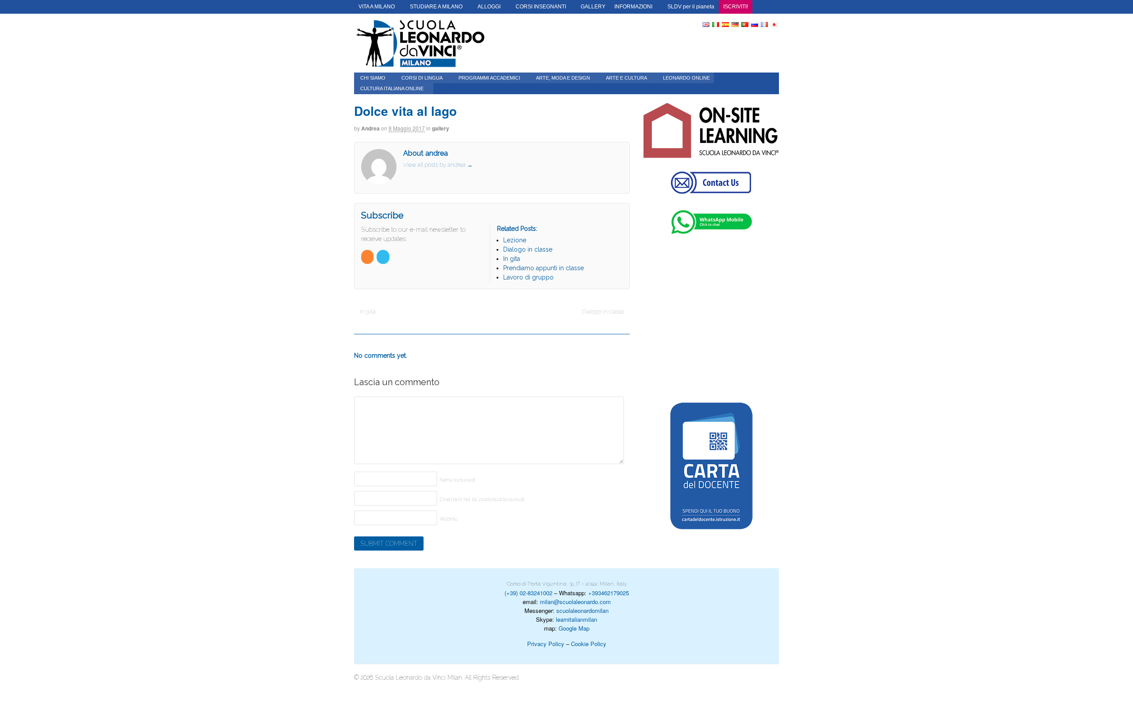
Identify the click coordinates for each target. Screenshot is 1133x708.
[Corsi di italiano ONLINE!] (711, 130)
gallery (440, 128)
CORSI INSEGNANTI (541, 7)
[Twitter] (383, 256)
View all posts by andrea (438, 164)
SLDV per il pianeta (690, 7)
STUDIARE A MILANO (436, 7)
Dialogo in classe (603, 311)
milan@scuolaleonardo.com (575, 601)
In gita (367, 311)
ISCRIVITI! (735, 7)
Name (457, 480)
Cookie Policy (588, 643)
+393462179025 (608, 593)
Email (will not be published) (481, 499)
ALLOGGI (489, 7)
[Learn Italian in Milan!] (420, 43)
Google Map (574, 628)
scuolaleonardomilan (582, 610)
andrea (370, 128)
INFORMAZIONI (633, 7)
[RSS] (368, 256)
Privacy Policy (545, 643)
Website (448, 519)
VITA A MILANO (376, 7)
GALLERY (593, 7)
